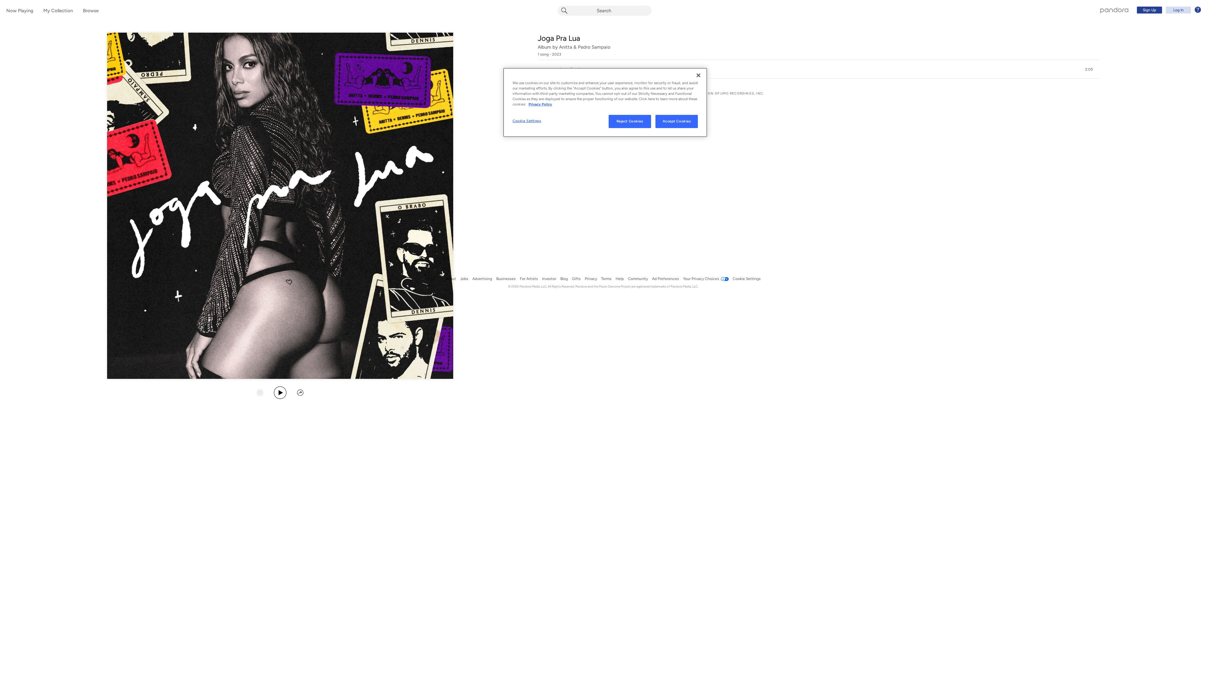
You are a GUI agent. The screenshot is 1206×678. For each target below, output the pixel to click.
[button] (818, 69)
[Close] (698, 75)
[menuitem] (1168, 10)
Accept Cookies (677, 121)
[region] (605, 102)
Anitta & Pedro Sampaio (585, 47)
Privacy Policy (540, 104)
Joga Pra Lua (559, 38)
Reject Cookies (630, 121)
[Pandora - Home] (1114, 10)
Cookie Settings (527, 121)
